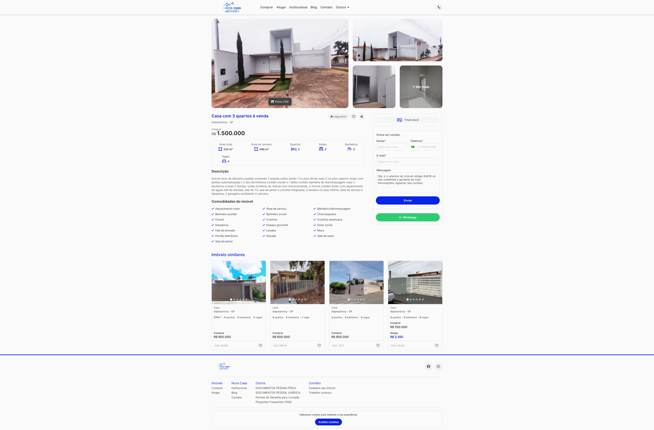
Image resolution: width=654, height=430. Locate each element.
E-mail (381, 155)
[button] (239, 282)
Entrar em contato (388, 134)
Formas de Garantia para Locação (277, 397)
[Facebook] (428, 366)
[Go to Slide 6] (246, 299)
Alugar (281, 7)
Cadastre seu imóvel (322, 388)
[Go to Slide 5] (243, 299)
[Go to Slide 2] (234, 299)
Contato (326, 7)
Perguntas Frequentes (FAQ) (274, 402)
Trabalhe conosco (320, 392)
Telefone (416, 141)
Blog (314, 7)
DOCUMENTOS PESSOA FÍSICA (276, 388)
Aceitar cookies (328, 422)
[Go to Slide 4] (240, 299)
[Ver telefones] (439, 7)
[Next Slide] (262, 282)
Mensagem (384, 170)
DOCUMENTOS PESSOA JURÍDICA (278, 392)
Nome (381, 141)
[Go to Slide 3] (237, 299)
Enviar (408, 200)
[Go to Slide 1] (231, 299)
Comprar (266, 7)
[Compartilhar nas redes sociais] (362, 116)
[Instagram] (438, 366)
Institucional (298, 7)
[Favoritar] (354, 116)
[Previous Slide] (215, 282)
